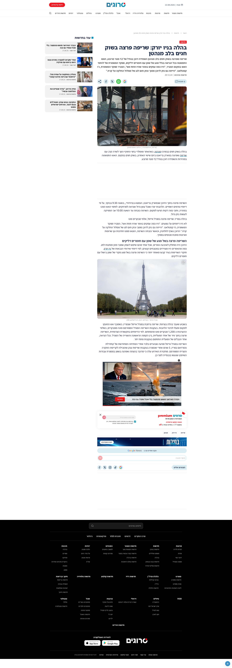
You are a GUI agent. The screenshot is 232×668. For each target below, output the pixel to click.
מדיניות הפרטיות (112, 655)
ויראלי (127, 13)
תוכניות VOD (115, 536)
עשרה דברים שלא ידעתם (127, 602)
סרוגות (157, 13)
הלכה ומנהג (86, 549)
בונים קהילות (154, 580)
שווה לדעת (109, 606)
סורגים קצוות (108, 553)
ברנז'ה (157, 557)
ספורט (98, 13)
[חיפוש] (50, 13)
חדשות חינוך (63, 592)
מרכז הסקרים (139, 536)
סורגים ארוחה (85, 618)
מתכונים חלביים (84, 606)
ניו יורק (107, 248)
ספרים (65, 553)
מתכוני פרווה (85, 610)
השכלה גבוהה (63, 584)
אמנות (65, 566)
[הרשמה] (104, 417)
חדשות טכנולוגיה (61, 606)
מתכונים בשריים (84, 602)
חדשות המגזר (177, 13)
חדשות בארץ (154, 549)
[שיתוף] (99, 81)
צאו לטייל (155, 610)
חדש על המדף (107, 602)
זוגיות (180, 553)
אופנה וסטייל (177, 562)
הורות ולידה (177, 549)
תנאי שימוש (124, 655)
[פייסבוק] (99, 467)
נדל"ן (157, 584)
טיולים (89, 13)
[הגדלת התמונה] (183, 262)
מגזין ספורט (177, 584)
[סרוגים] (137, 640)
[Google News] (121, 467)
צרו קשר (143, 655)
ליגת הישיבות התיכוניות (172, 588)
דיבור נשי (178, 557)
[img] (142, 289)
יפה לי (110, 614)
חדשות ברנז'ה (131, 557)
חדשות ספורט (176, 580)
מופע (65, 570)
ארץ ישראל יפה (153, 606)
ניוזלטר (90, 536)
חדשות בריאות (62, 580)
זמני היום (134, 655)
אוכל (118, 13)
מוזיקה (64, 557)
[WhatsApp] (118, 81)
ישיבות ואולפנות (62, 588)
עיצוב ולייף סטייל (106, 610)
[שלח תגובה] (100, 458)
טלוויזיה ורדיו (138, 13)
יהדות (71, 13)
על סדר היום (85, 553)
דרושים (127, 536)
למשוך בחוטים (107, 549)
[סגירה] (100, 415)
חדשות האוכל (85, 614)
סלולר (65, 602)
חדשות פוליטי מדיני (152, 566)
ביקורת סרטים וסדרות (59, 562)
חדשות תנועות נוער (129, 549)
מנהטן (158, 151)
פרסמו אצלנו (153, 655)
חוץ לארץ (155, 614)
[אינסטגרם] (110, 467)
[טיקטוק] (115, 467)
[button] (179, 360)
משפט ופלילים (154, 553)
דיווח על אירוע (57, 5)
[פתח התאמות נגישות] (227, 663)
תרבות (148, 13)
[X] (112, 81)
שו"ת (88, 562)
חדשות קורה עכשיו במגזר (127, 553)
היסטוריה (155, 602)
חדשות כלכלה (154, 588)
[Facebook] (106, 81)
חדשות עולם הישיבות (128, 562)
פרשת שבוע (86, 557)
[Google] (124, 81)
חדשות (166, 13)
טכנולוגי (80, 13)
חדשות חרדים (60, 13)
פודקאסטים (101, 536)
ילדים (111, 618)
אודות (101, 655)
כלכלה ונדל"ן (108, 13)
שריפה (183, 155)
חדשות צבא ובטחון (152, 562)
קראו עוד (120, 399)
